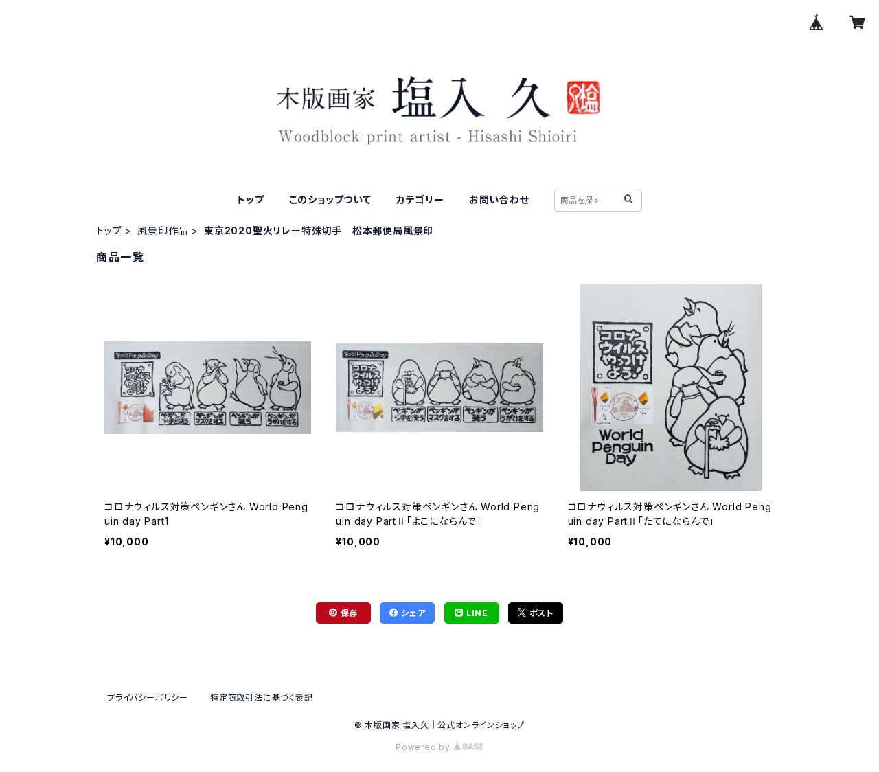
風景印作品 (162, 230)
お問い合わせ (499, 199)
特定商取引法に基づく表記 (261, 697)
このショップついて (330, 199)
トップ (250, 199)
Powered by (424, 747)
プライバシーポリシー (147, 697)
